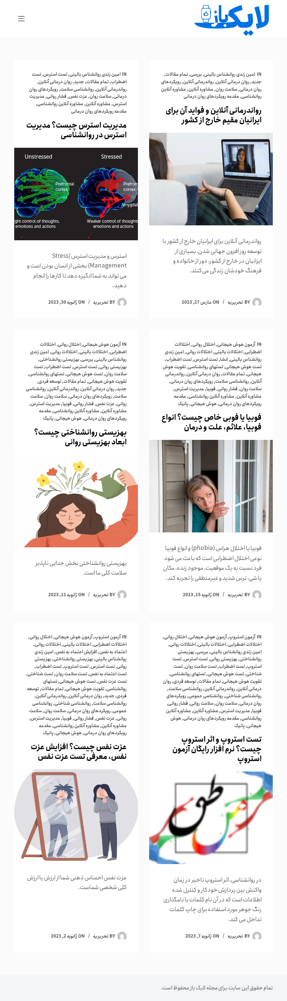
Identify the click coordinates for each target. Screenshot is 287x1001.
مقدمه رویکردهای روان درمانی (211, 96)
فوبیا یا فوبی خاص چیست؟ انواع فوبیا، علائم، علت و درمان (211, 422)
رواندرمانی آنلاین (198, 81)
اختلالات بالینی (229, 352)
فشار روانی (57, 96)
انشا (224, 359)
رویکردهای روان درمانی (191, 381)
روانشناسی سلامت (77, 89)
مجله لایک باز (203, 987)
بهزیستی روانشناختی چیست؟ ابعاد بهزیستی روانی (80, 437)
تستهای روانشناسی (205, 366)
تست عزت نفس (112, 681)
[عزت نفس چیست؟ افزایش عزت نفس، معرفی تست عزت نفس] (76, 815)
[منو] (21, 18)
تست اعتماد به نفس (108, 674)
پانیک (183, 403)
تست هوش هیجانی (243, 366)
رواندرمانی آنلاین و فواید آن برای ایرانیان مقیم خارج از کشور (214, 115)
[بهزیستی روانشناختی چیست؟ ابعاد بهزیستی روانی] (76, 501)
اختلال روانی (203, 344)
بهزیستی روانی (113, 366)
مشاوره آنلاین (200, 89)
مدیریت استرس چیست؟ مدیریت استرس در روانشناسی (76, 130)
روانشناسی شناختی (243, 696)
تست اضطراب (179, 359)
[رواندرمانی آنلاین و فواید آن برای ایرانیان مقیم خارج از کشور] (211, 179)
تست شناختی (40, 674)
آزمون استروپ (242, 637)
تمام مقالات (177, 74)
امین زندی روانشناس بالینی (229, 74)
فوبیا (211, 388)
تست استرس (55, 74)
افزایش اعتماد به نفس (76, 652)
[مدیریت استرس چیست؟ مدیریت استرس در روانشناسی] (76, 194)
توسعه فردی (49, 381)
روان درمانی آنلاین (232, 81)
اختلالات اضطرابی (245, 644)
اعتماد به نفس (113, 652)
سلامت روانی (201, 703)
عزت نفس (78, 96)
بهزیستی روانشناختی (59, 359)
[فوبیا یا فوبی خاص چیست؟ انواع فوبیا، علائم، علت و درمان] (211, 486)
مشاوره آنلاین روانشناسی (60, 103)
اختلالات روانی (199, 352)
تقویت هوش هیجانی (107, 381)
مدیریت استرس (189, 388)
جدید (256, 81)
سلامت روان (226, 89)
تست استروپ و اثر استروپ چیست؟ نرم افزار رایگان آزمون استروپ (217, 749)
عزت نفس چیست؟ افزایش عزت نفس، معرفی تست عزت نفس (79, 752)
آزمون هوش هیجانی (236, 344)
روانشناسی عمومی (205, 696)
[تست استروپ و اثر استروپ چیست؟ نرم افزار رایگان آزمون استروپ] (211, 818)
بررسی (196, 74)
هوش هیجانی (204, 403)
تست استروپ (76, 666)
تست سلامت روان (201, 666)
